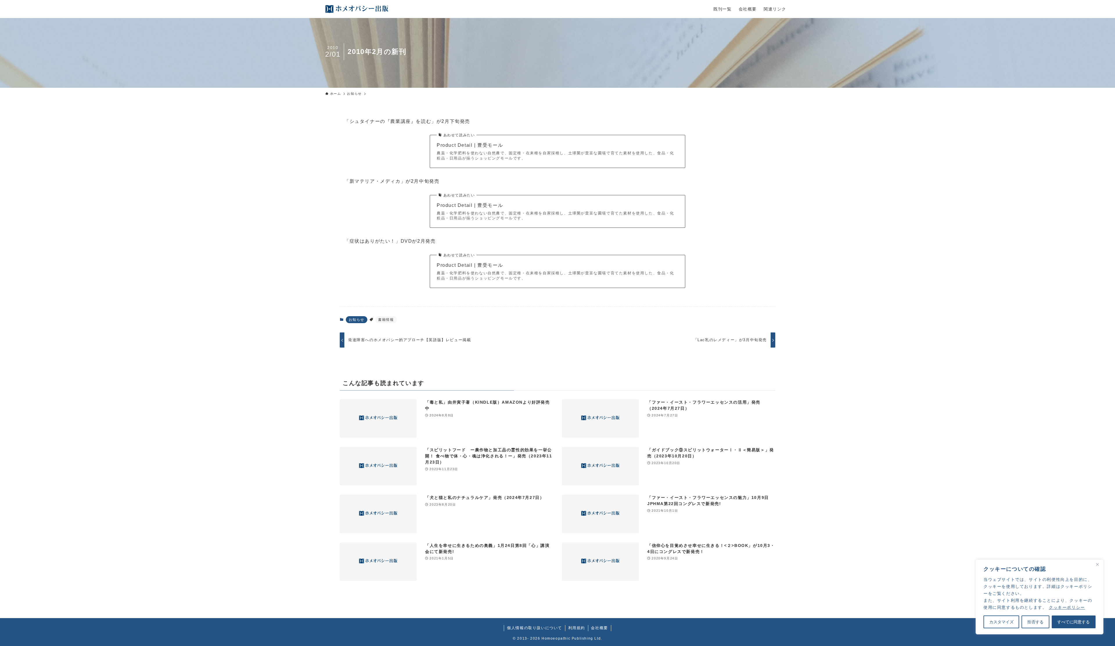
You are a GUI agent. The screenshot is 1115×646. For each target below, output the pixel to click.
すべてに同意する (1073, 622)
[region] (1039, 596)
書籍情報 (386, 320)
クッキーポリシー (1067, 607)
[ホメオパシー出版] (357, 9)
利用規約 (576, 628)
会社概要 (599, 628)
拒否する (1035, 622)
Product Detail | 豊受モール (470, 145)
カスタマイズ (1001, 622)
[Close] (1097, 564)
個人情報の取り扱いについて (534, 628)
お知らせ (356, 320)
